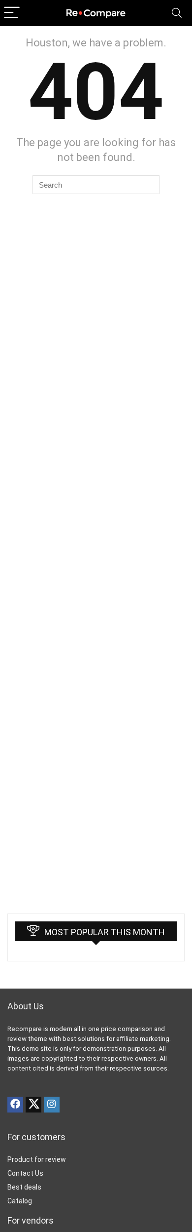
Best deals (24, 1187)
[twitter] (33, 1105)
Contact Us (25, 1173)
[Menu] (12, 13)
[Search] (177, 13)
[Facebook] (15, 1105)
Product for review (36, 1159)
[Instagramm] (52, 1105)
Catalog (19, 1201)
